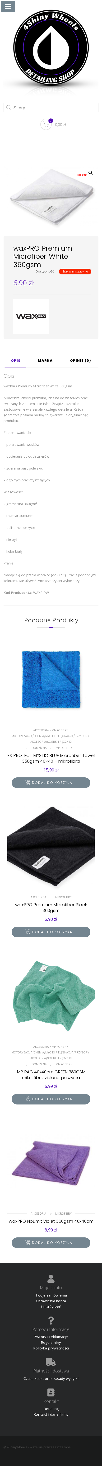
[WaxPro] (31, 316)
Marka (45, 361)
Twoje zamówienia (51, 1295)
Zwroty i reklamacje (51, 1336)
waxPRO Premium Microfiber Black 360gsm (51, 907)
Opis (16, 361)
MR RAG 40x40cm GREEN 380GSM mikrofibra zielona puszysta (51, 1075)
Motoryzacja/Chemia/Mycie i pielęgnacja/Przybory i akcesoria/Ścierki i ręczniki (51, 739)
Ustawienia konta (51, 1300)
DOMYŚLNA (39, 748)
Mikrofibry (64, 748)
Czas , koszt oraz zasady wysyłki (51, 1378)
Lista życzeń (51, 1306)
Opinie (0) (80, 361)
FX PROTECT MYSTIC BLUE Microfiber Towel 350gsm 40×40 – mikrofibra (51, 758)
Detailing (51, 1408)
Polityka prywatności (51, 1348)
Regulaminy (51, 1342)
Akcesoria (38, 897)
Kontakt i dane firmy (51, 1414)
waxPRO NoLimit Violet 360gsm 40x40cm (51, 1221)
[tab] (15, 362)
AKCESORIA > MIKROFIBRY (50, 730)
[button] (90, 173)
